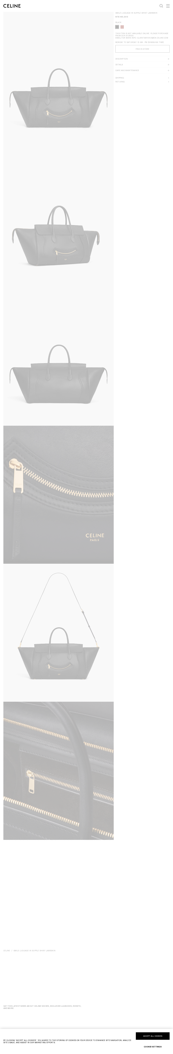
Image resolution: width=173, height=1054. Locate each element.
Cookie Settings (153, 1047)
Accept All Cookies (152, 1036)
